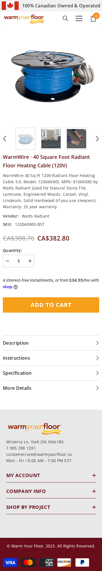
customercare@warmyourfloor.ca (39, 454)
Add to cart (51, 305)
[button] (4, 138)
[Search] (65, 18)
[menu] (79, 18)
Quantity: (12, 250)
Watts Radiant (36, 216)
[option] (51, 74)
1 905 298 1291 (21, 448)
